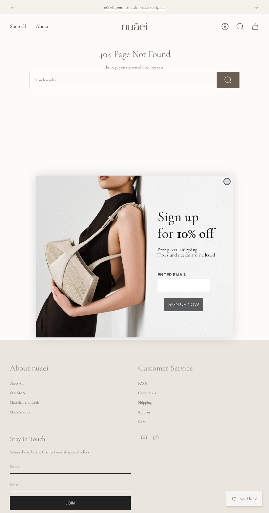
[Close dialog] (227, 181)
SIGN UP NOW (183, 304)
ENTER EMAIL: (172, 274)
